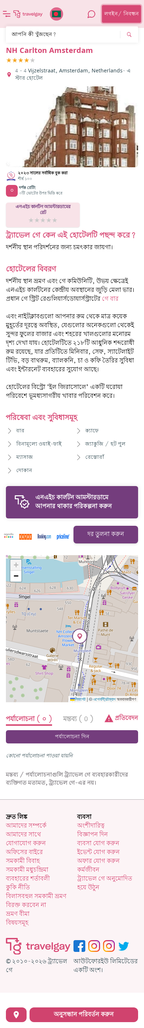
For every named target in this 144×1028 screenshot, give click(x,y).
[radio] (9, 61)
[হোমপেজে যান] (28, 14)
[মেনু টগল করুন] (6, 14)
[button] (80, 636)
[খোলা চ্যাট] (91, 14)
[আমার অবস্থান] (16, 1014)
